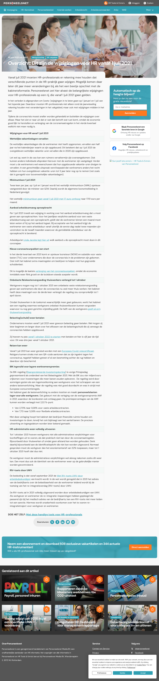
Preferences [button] (131, 667)
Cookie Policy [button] (141, 665)
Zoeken (150, 3)
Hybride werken (64, 10)
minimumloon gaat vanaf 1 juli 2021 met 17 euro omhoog (51, 198)
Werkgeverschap (38, 57)
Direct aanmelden (140, 547)
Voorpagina (12, 10)
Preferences (101, 673)
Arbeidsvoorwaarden (100, 10)
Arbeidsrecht (81, 10)
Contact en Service (101, 648)
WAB (124, 10)
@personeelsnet (142, 648)
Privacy (95, 653)
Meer (148, 10)
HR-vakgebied (52, 57)
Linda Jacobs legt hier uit (36, 240)
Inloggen (136, 3)
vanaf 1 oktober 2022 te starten (44, 336)
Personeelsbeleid (45, 10)
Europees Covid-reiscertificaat (78, 351)
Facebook (139, 653)
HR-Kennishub (27, 10)
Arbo (116, 10)
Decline (122, 673)
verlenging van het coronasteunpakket (55, 271)
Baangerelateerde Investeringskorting (46, 372)
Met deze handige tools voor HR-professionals (54, 514)
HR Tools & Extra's (116, 3)
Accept (143, 673)
